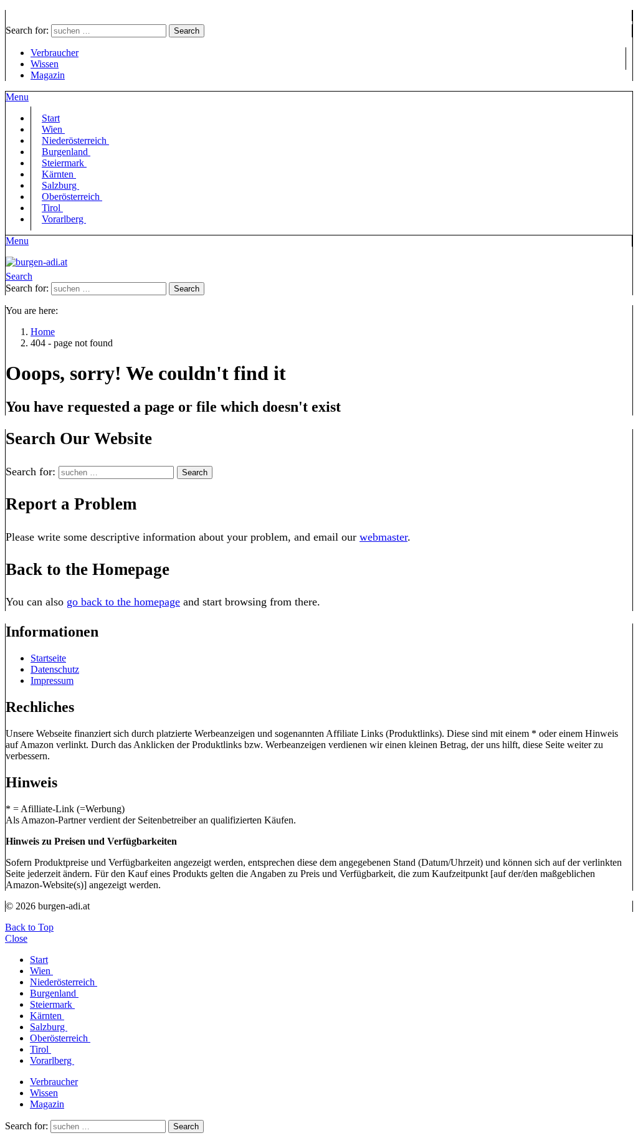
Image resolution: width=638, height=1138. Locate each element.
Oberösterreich (72, 196)
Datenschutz (55, 669)
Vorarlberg (64, 219)
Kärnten (47, 1015)
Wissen (45, 64)
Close (16, 938)
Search (186, 31)
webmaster (383, 537)
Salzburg (48, 1027)
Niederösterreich (63, 982)
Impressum (52, 680)
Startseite (48, 658)
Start (39, 959)
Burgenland (54, 993)
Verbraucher (55, 52)
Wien (41, 970)
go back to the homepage (123, 601)
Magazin (48, 75)
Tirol (40, 1049)
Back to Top (29, 927)
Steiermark (52, 1004)
